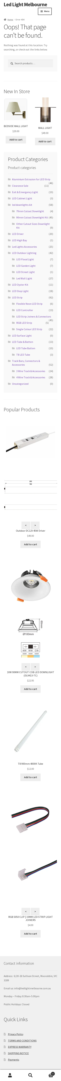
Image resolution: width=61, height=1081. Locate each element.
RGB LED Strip (24, 322)
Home (10, 19)
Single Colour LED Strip (29, 329)
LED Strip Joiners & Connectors (33, 316)
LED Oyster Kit (20, 284)
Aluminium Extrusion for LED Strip (31, 179)
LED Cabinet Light (22, 198)
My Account (10, 1075)
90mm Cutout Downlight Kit (32, 217)
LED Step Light (20, 291)
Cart (47, 1072)
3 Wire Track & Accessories (30, 371)
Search (30, 1075)
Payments (13, 1059)
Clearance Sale (20, 185)
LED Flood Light (25, 259)
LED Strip (17, 297)
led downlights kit (22, 204)
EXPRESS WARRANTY (19, 1046)
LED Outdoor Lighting (24, 253)
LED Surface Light (22, 335)
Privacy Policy (15, 1034)
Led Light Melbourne (25, 4)
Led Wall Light (24, 278)
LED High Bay (19, 240)
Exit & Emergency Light (25, 192)
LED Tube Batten (25, 348)
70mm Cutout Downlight (30, 211)
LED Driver (18, 233)
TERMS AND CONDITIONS (22, 1040)
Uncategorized (20, 383)
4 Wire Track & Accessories (30, 377)
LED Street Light (25, 272)
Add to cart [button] (15, 139)
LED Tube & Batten (22, 341)
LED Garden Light (26, 265)
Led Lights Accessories (24, 246)
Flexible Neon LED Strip (29, 303)
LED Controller (24, 310)
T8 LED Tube (23, 354)
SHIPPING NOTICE (18, 1053)
